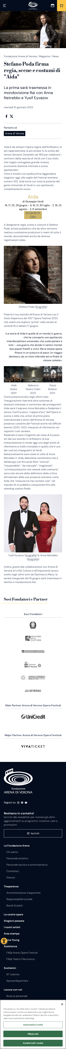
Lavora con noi (13, 989)
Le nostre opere (13, 914)
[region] (33, 1024)
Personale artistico (17, 858)
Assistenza (10, 946)
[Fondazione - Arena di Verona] (33, 5)
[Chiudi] (62, 1004)
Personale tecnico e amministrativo (27, 864)
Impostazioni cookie (33, 1024)
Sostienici (10, 968)
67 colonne (12, 974)
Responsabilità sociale (19, 899)
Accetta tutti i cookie (33, 1043)
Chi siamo (12, 852)
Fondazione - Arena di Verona (18, 781)
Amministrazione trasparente (23, 892)
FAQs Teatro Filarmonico (20, 959)
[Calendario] (52, 5)
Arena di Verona (14, 133)
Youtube (26, 802)
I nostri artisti (12, 927)
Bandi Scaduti (14, 905)
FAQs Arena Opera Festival (21, 952)
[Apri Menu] (4, 5)
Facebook (6, 116)
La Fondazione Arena (16, 845)
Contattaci (12, 871)
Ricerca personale (16, 996)
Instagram (18, 802)
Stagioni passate (14, 920)
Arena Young (11, 940)
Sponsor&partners (17, 980)
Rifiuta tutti (33, 1034)
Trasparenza (11, 886)
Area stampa (11, 933)
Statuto (10, 877)
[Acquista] (61, 5)
